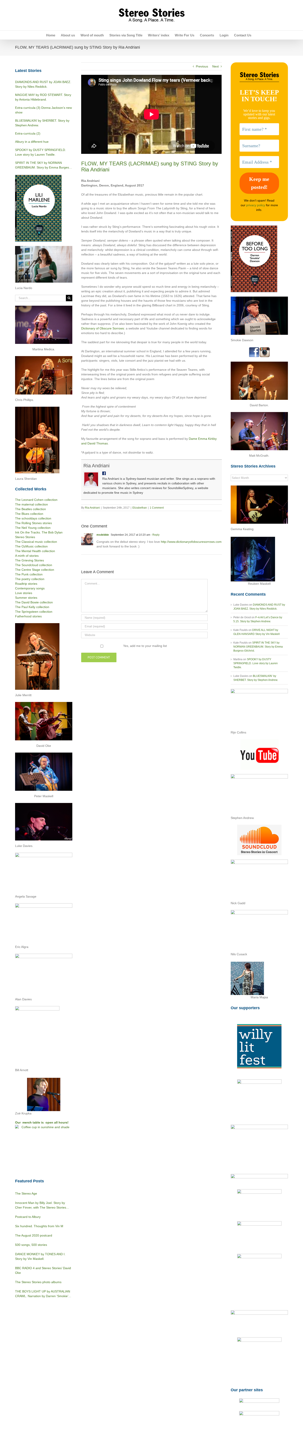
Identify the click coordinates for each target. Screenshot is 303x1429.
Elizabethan (139, 507)
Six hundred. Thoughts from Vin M (39, 1226)
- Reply (154, 534)
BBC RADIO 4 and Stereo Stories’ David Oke (43, 1270)
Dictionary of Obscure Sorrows (102, 328)
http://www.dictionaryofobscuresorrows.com (191, 541)
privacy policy (255, 205)
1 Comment (157, 507)
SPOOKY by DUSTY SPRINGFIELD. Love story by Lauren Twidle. (255, 663)
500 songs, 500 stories (31, 1245)
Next (215, 66)
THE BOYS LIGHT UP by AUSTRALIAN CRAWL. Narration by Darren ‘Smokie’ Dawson (42, 1294)
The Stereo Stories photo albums (38, 1282)
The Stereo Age (26, 1193)
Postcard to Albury (28, 1217)
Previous (202, 66)
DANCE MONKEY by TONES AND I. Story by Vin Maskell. (40, 1256)
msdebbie (102, 534)
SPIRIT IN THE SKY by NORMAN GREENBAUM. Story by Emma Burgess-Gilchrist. (258, 646)
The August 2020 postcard (33, 1235)
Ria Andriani (96, 465)
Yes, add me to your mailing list (144, 646)
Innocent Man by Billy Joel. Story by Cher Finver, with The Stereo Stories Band (40, 1205)
